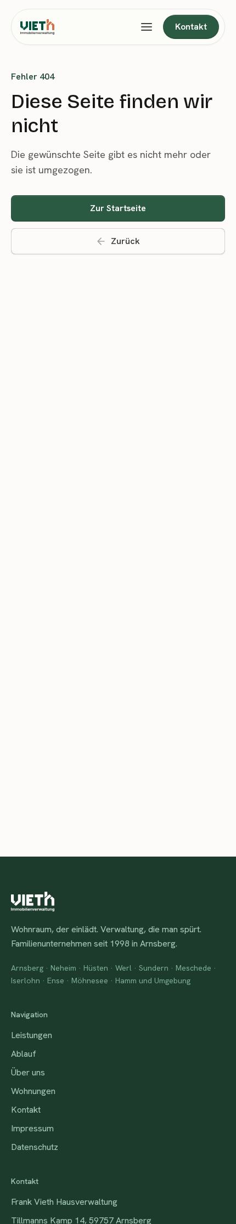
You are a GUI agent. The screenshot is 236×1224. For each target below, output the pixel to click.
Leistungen (31, 1035)
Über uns (28, 1072)
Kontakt (26, 1109)
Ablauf (23, 1053)
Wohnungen (33, 1091)
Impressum (32, 1128)
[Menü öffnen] (146, 27)
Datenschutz (34, 1147)
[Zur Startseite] (37, 27)
